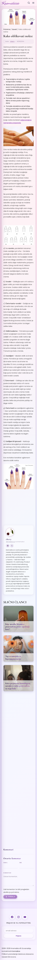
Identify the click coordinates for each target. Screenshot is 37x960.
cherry (12, 41)
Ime (20, 862)
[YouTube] (24, 917)
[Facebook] (7, 545)
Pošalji (11, 897)
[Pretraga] (29, 3)
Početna (6, 29)
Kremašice (16, 951)
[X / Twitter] (12, 545)
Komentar (7, 873)
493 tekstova (10, 542)
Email (5, 862)
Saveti (14, 29)
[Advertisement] (18, 508)
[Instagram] (18, 917)
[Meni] (33, 3)
